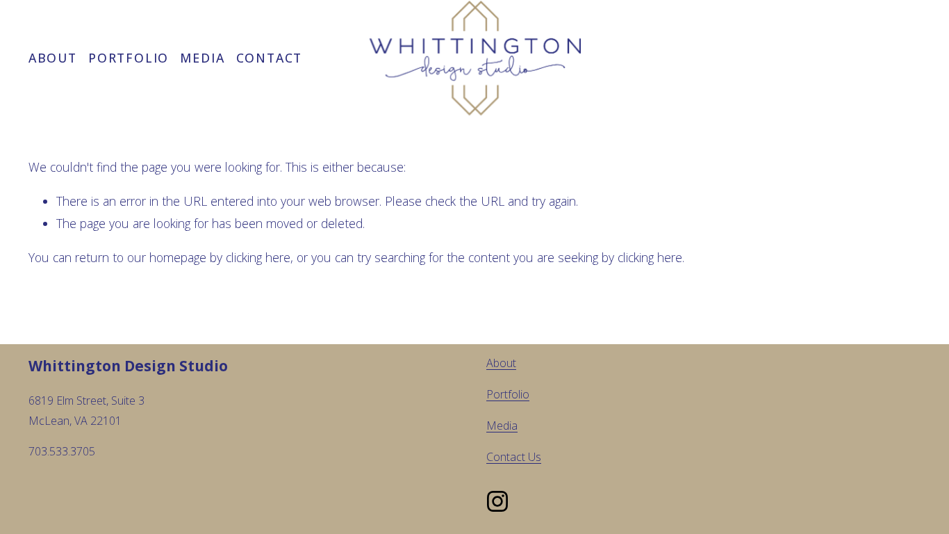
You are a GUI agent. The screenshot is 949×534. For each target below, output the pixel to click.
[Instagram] (497, 501)
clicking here (258, 257)
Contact (269, 57)
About (52, 57)
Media (202, 57)
